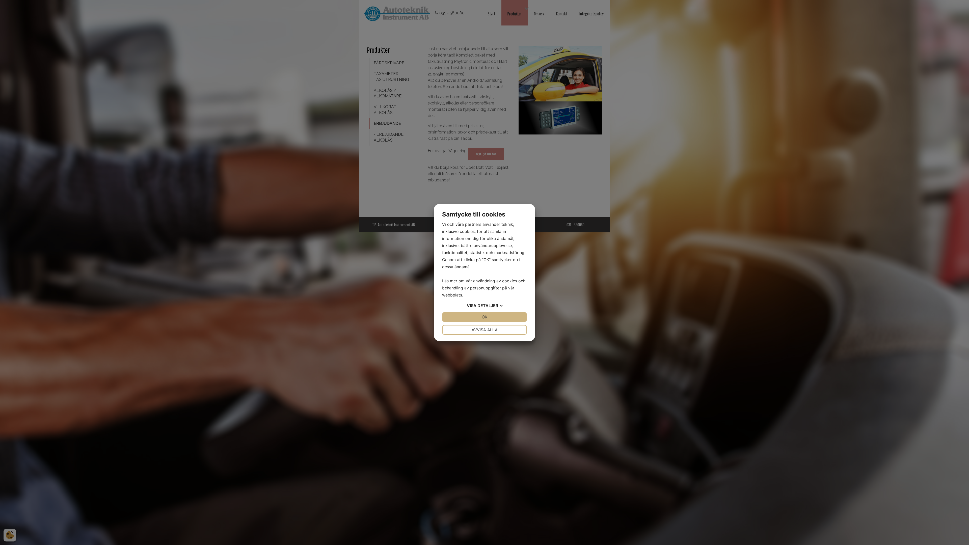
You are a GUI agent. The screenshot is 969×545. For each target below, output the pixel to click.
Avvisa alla (485, 329)
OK (484, 316)
